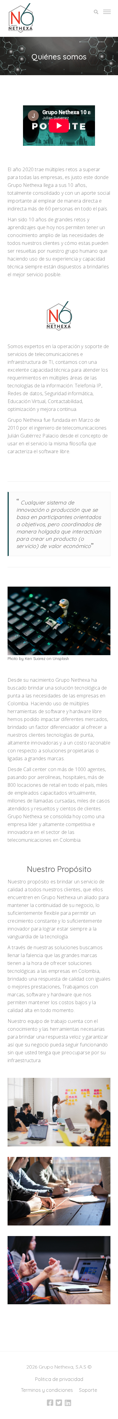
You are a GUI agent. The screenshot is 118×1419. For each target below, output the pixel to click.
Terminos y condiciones (47, 1390)
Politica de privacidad (59, 1379)
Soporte (88, 1390)
